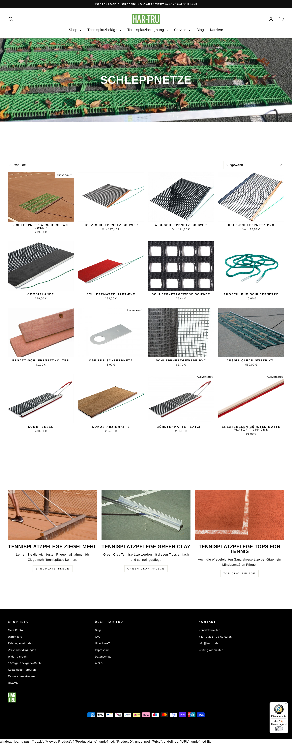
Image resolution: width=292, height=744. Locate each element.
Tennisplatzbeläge (102, 30)
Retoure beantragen (21, 676)
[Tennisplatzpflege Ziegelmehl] (52, 515)
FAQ (98, 636)
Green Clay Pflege (146, 568)
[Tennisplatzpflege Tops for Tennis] (239, 515)
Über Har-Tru (103, 643)
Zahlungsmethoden (20, 643)
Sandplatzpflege (53, 568)
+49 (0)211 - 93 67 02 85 (215, 636)
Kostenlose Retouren (22, 669)
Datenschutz (103, 656)
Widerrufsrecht (18, 656)
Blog (200, 30)
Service (181, 30)
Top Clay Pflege (239, 573)
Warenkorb (15, 636)
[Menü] (285, 704)
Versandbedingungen (22, 650)
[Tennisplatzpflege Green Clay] (146, 515)
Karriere (216, 30)
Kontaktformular (209, 630)
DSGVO (13, 682)
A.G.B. (99, 663)
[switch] (279, 729)
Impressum (102, 650)
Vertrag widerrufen (211, 650)
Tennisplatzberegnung (146, 30)
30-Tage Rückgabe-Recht (25, 663)
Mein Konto (15, 630)
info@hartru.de (209, 643)
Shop (73, 30)
